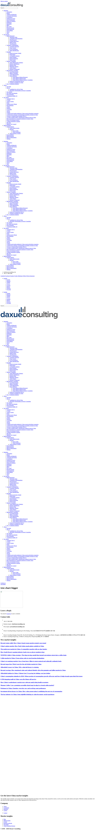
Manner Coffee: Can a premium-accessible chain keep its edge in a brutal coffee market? (27, 685)
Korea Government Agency (13, 120)
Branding (9, 52)
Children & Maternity (12, 14)
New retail (9, 26)
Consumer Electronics (12, 16)
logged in (9, 613)
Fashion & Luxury (11, 18)
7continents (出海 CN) (12, 96)
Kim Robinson (10, 105)
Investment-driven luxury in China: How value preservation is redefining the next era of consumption (31, 691)
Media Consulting (14, 73)
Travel (8, 32)
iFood (8, 102)
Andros (8, 106)
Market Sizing (13, 42)
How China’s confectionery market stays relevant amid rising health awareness (24, 682)
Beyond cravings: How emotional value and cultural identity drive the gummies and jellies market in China (33, 670)
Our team (9, 86)
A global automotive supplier (13, 121)
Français (8, 288)
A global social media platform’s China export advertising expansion (22, 113)
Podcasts (12, 129)
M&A (8, 25)
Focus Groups (13, 48)
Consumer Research (14, 46)
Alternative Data (13, 37)
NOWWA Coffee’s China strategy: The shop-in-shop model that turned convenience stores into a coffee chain (33, 655)
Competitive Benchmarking (16, 38)
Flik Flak (9, 122)
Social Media (10, 30)
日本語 (8, 282)
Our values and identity (12, 93)
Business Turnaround (14, 69)
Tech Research (13, 44)
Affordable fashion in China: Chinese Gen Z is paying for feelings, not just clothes (25, 673)
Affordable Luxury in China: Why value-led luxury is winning (20, 667)
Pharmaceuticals (10, 28)
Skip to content (4, 1)
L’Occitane (9, 109)
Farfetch (8, 108)
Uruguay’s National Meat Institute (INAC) (16, 116)
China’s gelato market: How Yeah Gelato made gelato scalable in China (22, 646)
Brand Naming (13, 57)
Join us (8, 88)
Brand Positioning (14, 58)
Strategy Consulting (11, 61)
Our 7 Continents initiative (13, 84)
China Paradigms (16, 132)
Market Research (10, 36)
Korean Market (10, 134)
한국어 (8, 284)
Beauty (8, 13)
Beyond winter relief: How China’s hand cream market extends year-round (23, 643)
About (5, 85)
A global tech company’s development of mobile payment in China (22, 114)
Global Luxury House (12, 104)
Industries (6, 10)
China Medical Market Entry (19, 78)
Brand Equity (13, 60)
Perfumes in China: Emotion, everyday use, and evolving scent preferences (23, 688)
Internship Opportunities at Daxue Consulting (20, 90)
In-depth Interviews (14, 41)
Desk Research (13, 40)
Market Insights (7, 125)
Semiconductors (10, 29)
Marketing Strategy (14, 66)
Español (8, 285)
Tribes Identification (14, 50)
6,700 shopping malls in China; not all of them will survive (18, 679)
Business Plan (13, 65)
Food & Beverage (11, 20)
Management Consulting (12, 70)
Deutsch (8, 281)
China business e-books (15, 133)
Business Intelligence (14, 64)
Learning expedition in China (16, 82)
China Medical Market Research (20, 77)
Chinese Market (10, 126)
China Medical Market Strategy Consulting (22, 80)
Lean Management (14, 72)
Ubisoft (8, 112)
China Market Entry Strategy (16, 62)
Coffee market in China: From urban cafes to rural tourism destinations (22, 658)
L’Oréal (8, 100)
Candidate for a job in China (16, 89)
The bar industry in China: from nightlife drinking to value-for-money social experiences (27, 694)
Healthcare (9, 22)
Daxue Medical (13, 76)
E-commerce (9, 17)
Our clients (6, 97)
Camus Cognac (10, 101)
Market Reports (10, 136)
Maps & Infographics (11, 137)
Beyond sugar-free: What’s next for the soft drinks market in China (21, 664)
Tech (8, 33)
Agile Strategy (13, 68)
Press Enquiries (10, 94)
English (5, 278)
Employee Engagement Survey (17, 81)
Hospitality (9, 24)
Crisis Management (14, 74)
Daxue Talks (15, 130)
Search (2, 8)
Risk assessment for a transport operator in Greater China (20, 118)
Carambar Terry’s (11, 98)
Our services (6, 34)
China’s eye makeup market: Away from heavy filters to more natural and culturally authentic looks (31, 661)
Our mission (9, 92)
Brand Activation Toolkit (15, 53)
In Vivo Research (14, 49)
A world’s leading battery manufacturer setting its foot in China (21, 117)
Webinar (8, 138)
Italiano (8, 287)
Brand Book (12, 54)
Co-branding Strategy (15, 56)
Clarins (8, 110)
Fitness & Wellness (11, 21)
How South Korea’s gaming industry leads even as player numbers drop (22, 652)
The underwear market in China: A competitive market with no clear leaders (24, 649)
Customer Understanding (12, 45)
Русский (9, 289)
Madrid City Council (11, 124)
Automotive (9, 12)
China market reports (14, 128)
